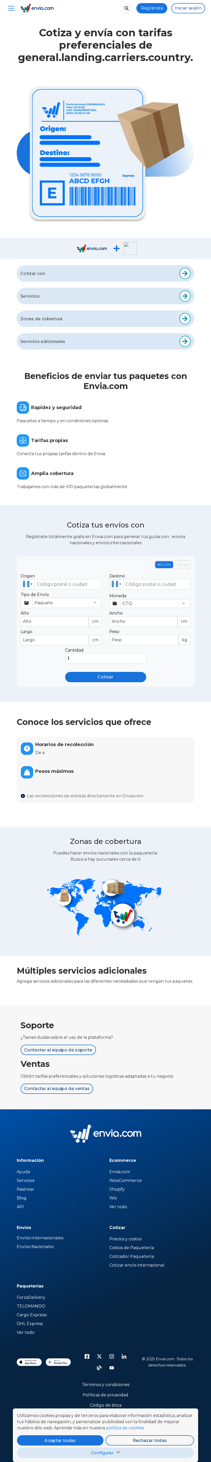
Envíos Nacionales (35, 1246)
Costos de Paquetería (131, 1247)
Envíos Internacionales (40, 1237)
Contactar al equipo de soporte (58, 1050)
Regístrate (152, 8)
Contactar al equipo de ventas (57, 1088)
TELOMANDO (31, 1306)
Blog (22, 1198)
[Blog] (99, 1367)
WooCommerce (125, 1180)
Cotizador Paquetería (131, 1256)
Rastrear (25, 1189)
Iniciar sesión (188, 8)
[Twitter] (99, 1356)
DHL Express (30, 1323)
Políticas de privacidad (105, 1394)
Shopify (117, 1189)
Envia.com (119, 1171)
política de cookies (125, 1427)
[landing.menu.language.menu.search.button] (126, 8)
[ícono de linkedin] (124, 1356)
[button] (28, 584)
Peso (148, 635)
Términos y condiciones (105, 1384)
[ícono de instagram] (111, 1356)
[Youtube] (111, 1367)
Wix (113, 1198)
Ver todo (118, 1206)
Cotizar (105, 676)
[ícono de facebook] (87, 1356)
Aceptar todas (60, 1440)
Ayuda (23, 1171)
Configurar (102, 1452)
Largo (60, 635)
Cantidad (74, 650)
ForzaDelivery (31, 1297)
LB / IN (182, 565)
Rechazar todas (150, 1440)
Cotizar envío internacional (136, 1265)
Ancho (148, 617)
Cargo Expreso (32, 1314)
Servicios (25, 1180)
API (20, 1206)
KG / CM (164, 565)
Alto (60, 617)
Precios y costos (125, 1238)
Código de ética (105, 1405)
